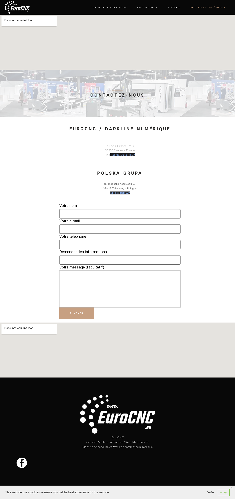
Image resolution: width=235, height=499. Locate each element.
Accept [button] (223, 492)
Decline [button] (210, 492)
